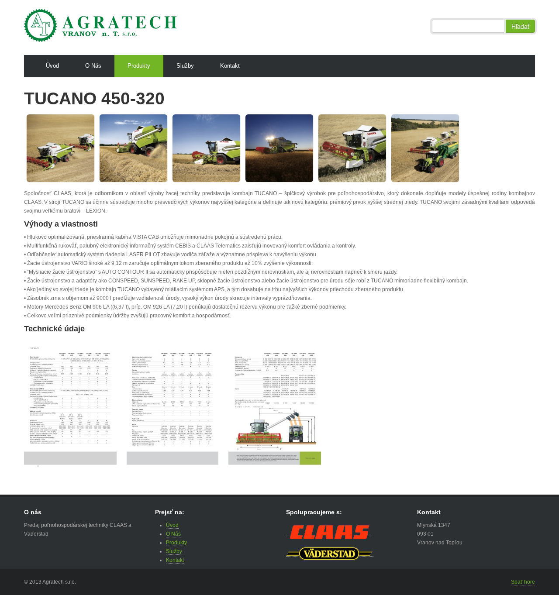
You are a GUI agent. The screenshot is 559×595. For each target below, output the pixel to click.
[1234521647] (290, 148)
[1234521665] (363, 148)
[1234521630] (218, 148)
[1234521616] (145, 148)
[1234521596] (72, 148)
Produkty (139, 65)
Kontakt (230, 65)
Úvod (52, 65)
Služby (185, 65)
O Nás (93, 65)
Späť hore (523, 582)
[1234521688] (436, 148)
